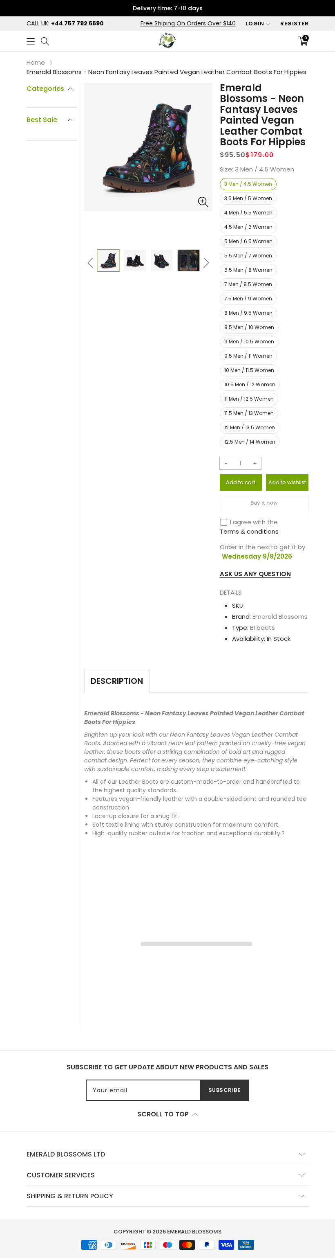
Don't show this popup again (222, 658)
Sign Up (247, 639)
